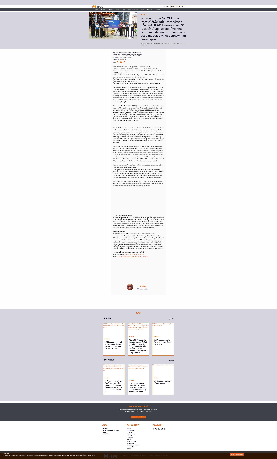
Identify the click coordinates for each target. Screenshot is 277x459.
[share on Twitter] (121, 62)
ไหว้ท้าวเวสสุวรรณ (131, 441)
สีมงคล (129, 449)
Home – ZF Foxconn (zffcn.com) (134, 254)
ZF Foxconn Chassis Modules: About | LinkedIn (133, 257)
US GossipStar (142, 289)
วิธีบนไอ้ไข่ (129, 440)
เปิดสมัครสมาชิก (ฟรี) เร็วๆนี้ (138, 417)
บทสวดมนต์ (149, 10)
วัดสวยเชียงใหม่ (131, 430)
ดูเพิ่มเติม (171, 319)
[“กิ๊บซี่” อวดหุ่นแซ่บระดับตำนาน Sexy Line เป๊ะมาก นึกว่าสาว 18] (163, 329)
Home (114, 52)
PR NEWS (143, 14)
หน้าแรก (96, 10)
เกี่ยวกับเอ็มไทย (105, 434)
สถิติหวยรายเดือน (131, 434)
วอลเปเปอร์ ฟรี (130, 447)
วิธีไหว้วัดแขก (130, 443)
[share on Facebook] (117, 62)
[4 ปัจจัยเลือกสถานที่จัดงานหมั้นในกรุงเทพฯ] (163, 370)
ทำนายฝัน (103, 10)
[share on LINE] (124, 62)
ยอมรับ (232, 454)
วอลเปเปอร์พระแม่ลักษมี (133, 445)
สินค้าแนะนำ (166, 6)
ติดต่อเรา (104, 432)
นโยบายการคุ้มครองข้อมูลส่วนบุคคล (110, 430)
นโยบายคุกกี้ (105, 428)
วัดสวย (142, 10)
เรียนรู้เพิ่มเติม (239, 454)
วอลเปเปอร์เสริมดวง (133, 10)
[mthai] (97, 6)
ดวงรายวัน (129, 436)
